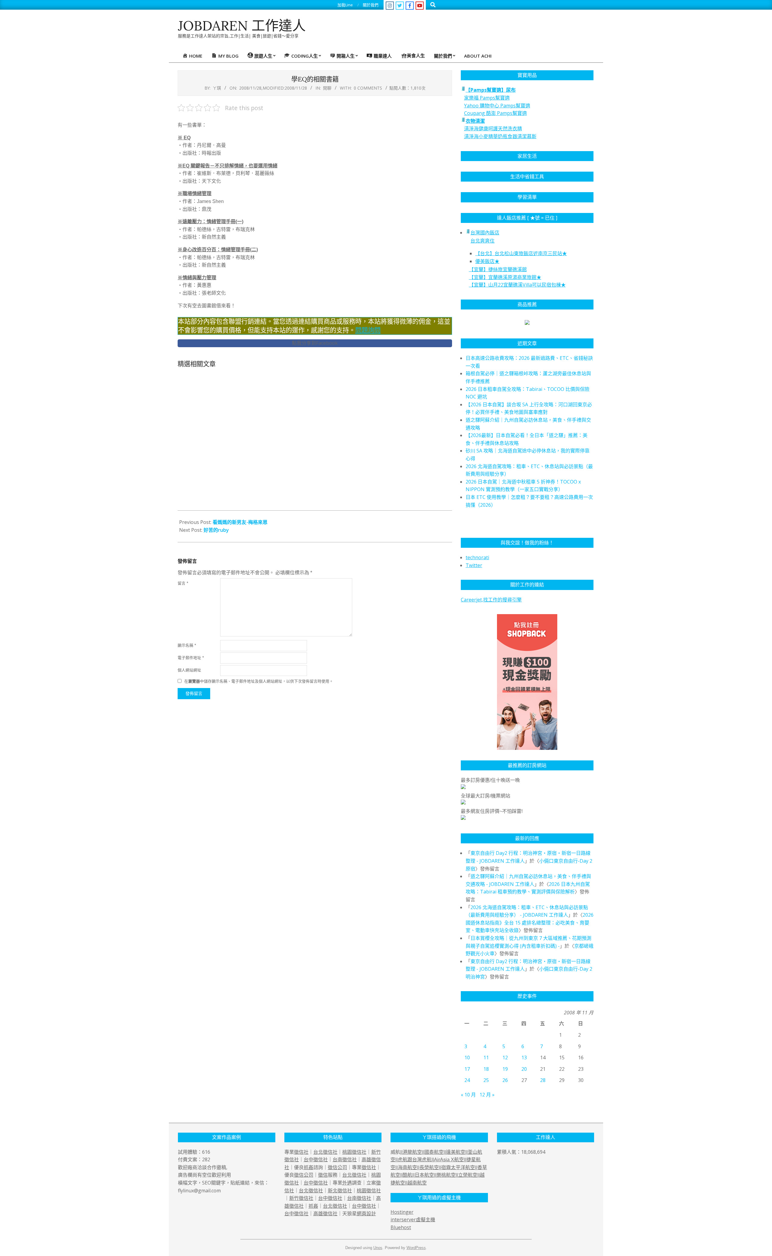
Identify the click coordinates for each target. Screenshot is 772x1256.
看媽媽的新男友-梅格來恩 (240, 522)
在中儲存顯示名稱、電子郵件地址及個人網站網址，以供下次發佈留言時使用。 (258, 681)
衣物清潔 (475, 121)
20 (524, 1069)
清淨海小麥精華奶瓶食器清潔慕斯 (500, 136)
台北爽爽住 (482, 240)
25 (486, 1080)
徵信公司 (337, 1167)
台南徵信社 (345, 1159)
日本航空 (424, 1175)
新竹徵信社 (301, 1198)
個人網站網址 (189, 670)
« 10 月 (468, 1094)
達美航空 (455, 1152)
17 (467, 1069)
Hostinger (402, 1212)
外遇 (347, 1182)
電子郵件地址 (191, 657)
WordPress (416, 1247)
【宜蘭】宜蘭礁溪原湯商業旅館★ (505, 277)
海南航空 (407, 1167)
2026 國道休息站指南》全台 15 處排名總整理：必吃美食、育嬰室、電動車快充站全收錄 (529, 923)
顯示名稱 (187, 645)
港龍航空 (412, 1152)
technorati (477, 557)
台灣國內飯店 (484, 232)
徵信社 (301, 1152)
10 (467, 1057)
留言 (183, 583)
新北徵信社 (340, 1190)
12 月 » (487, 1094)
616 (206, 1152)
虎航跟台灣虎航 (415, 1159)
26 (505, 1080)
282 (206, 1159)
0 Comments (368, 88)
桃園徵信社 (354, 1152)
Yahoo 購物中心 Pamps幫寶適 (497, 105)
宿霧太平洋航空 (458, 1167)
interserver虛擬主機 (413, 1219)
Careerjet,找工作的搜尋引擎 (491, 599)
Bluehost (401, 1227)
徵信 (323, 1175)
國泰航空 (434, 1152)
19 (505, 1069)
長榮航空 (429, 1167)
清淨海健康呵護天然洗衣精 (493, 128)
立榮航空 (467, 1175)
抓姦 (308, 1167)
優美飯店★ (487, 261)
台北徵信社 (325, 1152)
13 (524, 1057)
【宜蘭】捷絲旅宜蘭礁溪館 (498, 269)
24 (467, 1080)
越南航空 (417, 1182)
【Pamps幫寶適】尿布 (491, 90)
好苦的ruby (216, 530)
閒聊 (327, 88)
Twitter (474, 565)
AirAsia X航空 (449, 1159)
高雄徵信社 (325, 1213)
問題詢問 (368, 330)
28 (543, 1080)
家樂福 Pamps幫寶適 (487, 97)
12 (505, 1057)
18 (486, 1069)
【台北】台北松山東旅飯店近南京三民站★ (521, 253)
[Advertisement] (315, 441)
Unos (377, 1247)
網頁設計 (366, 1213)
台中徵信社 (316, 1159)
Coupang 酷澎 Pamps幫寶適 (495, 113)
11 (486, 1057)
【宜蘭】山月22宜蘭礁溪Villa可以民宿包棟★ (517, 284)
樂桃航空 (446, 1175)
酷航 (407, 1175)
